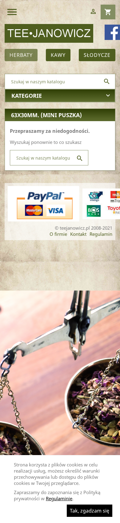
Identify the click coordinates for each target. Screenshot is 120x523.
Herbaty (21, 55)
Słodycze (97, 55)
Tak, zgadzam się (89, 510)
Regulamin (101, 234)
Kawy (58, 55)
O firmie (58, 234)
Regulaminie (59, 498)
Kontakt (78, 234)
